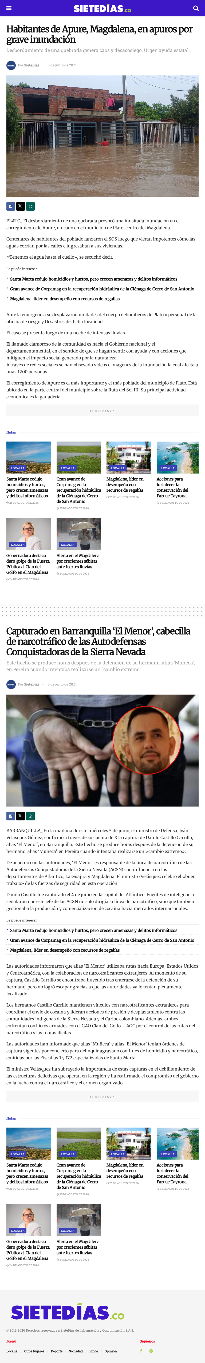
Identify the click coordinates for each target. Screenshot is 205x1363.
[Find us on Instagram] (151, 1351)
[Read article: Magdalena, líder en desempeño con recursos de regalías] (129, 458)
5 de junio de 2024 (62, 65)
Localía (18, 468)
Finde (93, 1351)
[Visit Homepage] (102, 8)
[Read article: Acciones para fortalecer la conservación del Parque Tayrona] (179, 458)
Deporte (56, 1351)
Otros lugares (34, 1351)
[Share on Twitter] (20, 206)
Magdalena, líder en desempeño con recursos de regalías (65, 298)
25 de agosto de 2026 (24, 502)
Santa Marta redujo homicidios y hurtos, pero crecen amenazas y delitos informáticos (93, 279)
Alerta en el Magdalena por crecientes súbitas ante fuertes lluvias (78, 561)
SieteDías (31, 65)
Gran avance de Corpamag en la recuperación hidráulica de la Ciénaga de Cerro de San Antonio (102, 288)
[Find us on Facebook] (141, 1351)
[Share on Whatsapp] (30, 206)
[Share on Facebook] (10, 206)
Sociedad (76, 1351)
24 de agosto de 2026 (174, 502)
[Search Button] (196, 8)
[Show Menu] (8, 8)
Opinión (111, 1351)
